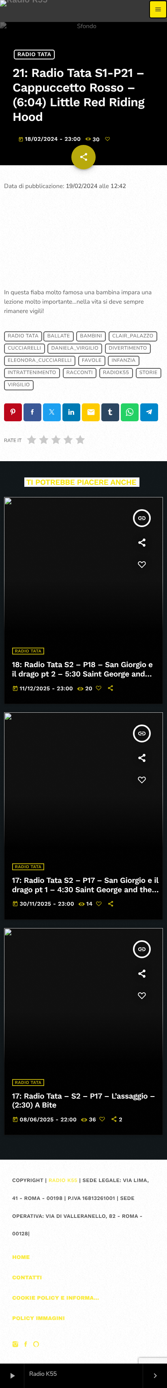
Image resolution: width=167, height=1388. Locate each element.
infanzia (124, 360)
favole (91, 360)
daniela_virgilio (75, 348)
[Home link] (23, 9)
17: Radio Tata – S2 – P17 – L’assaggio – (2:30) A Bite (83, 1100)
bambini (91, 336)
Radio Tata (34, 54)
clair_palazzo (133, 336)
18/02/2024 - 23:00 (50, 139)
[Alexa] (36, 1345)
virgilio (19, 385)
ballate (58, 336)
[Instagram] (15, 1345)
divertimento (128, 348)
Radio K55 (63, 1181)
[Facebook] (26, 1345)
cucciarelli (24, 348)
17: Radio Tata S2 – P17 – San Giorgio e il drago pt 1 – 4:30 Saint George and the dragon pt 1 (85, 890)
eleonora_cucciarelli (40, 360)
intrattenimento (32, 373)
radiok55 (116, 373)
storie (148, 373)
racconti (79, 373)
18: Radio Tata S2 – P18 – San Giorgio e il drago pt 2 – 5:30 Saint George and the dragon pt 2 (82, 674)
